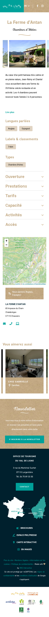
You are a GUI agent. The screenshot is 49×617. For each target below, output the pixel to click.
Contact (24, 487)
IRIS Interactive (26, 568)
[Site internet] (17, 324)
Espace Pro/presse (27, 535)
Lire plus (9, 112)
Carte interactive (26, 542)
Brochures (27, 528)
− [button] (6, 245)
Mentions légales (21, 560)
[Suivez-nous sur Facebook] (37, 6)
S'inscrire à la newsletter (24, 439)
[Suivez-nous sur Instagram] (42, 6)
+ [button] (6, 240)
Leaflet (17, 284)
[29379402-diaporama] (27, 53)
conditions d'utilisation (28, 575)
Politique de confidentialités (22, 564)
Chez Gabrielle (18, 381)
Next (33, 62)
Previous (20, 62)
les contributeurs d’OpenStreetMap (34, 284)
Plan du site (8, 560)
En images (26, 549)
